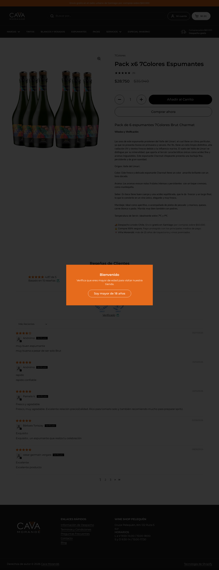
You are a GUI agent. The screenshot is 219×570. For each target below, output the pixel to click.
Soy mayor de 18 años (109, 293)
